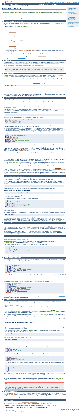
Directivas (51, 2)
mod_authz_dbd (12, 42)
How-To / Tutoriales (27, 5)
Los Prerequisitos (71, 12)
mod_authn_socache (13, 38)
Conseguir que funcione (72, 13)
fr (59, 10)
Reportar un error (76, 2)
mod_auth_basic (12, 27)
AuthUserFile (12, 165)
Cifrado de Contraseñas (51, 405)
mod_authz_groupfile (13, 44)
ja (61, 10)
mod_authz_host (12, 46)
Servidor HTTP (8, 5)
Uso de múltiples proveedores (73, 22)
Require (21, 40)
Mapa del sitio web (69, 2)
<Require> (25, 373)
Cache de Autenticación (72, 24)
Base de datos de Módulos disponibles (45, 170)
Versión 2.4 (21, 5)
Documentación (15, 5)
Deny (63, 378)
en (55, 10)
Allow (60, 378)
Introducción (70, 10)
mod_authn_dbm (12, 34)
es (57, 10)
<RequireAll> (48, 294)
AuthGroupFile (43, 179)
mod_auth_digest (12, 28)
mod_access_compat (42, 56)
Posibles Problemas (71, 17)
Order (57, 378)
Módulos (46, 2)
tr (65, 10)
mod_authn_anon (12, 32)
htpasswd (26, 109)
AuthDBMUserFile (17, 169)
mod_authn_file (12, 35)
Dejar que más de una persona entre (72, 15)
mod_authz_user (12, 48)
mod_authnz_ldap (12, 36)
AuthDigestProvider (39, 30)
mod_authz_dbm (12, 43)
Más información (71, 26)
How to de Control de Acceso (32, 18)
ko (63, 10)
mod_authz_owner (12, 47)
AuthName (11, 152)
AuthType (26, 26)
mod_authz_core (31, 50)
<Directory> (6, 76)
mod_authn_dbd (12, 33)
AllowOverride (31, 79)
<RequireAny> (56, 294)
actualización (7, 388)
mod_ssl (39, 69)
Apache (3, 5)
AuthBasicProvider (30, 30)
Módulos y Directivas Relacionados (72, 9)
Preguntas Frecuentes (57, 2)
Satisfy (5, 379)
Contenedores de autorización (55, 315)
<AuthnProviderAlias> (12, 403)
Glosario (63, 2)
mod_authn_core (23, 50)
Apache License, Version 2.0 (19, 411)
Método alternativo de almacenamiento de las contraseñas (72, 19)
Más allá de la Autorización (73, 23)
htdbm (54, 169)
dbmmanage (50, 169)
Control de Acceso (21, 58)
